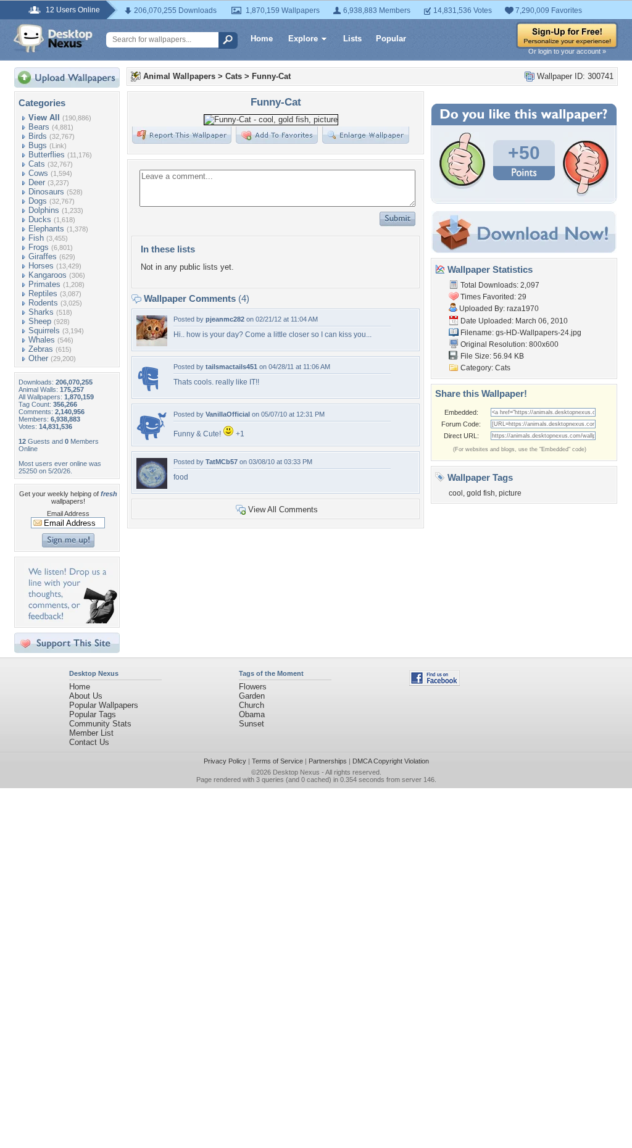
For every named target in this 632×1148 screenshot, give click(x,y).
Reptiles (42, 293)
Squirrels (44, 330)
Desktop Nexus (296, 772)
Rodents (43, 302)
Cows (38, 173)
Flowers (253, 686)
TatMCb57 (222, 461)
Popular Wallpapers (103, 705)
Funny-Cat (271, 76)
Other (38, 358)
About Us (85, 696)
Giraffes (42, 256)
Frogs (38, 247)
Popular (391, 38)
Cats (36, 163)
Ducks (39, 219)
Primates (44, 284)
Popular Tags (92, 714)
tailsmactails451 (231, 366)
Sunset (251, 723)
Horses (41, 265)
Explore (303, 38)
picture (510, 493)
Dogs (37, 201)
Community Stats (100, 723)
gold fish (481, 493)
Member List (91, 733)
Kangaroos (47, 275)
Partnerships (328, 761)
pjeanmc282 (225, 319)
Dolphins (43, 210)
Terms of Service (277, 761)
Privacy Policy (225, 761)
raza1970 (523, 308)
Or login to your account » (567, 51)
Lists (352, 38)
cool (456, 493)
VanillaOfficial (228, 414)
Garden (252, 696)
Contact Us (89, 742)
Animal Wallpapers (179, 76)
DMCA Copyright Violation (390, 761)
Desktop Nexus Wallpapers (53, 38)
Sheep (39, 321)
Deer (36, 182)
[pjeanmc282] (151, 343)
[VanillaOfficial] (151, 438)
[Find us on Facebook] (434, 683)
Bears (38, 126)
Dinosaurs (46, 191)
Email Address (68, 513)
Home (262, 38)
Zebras (40, 349)
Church (251, 705)
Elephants (46, 228)
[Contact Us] (70, 620)
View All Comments (283, 509)
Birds (37, 136)
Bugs (37, 145)
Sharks (41, 312)
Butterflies (46, 154)
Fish (36, 238)
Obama (252, 714)
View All (44, 117)
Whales (41, 339)
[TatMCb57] (151, 486)
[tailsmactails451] (147, 391)
